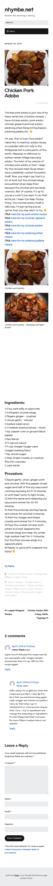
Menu (12, 31)
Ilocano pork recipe (32, 592)
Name (8, 798)
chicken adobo (32, 582)
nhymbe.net (19, 9)
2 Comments (42, 102)
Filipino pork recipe (23, 588)
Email (8, 811)
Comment (10, 762)
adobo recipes (15, 582)
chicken (11, 573)
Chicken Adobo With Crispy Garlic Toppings (37, 614)
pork (24, 577)
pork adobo (11, 595)
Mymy (11, 566)
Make (16, 875)
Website (9, 824)
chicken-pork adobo (15, 585)
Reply (8, 669)
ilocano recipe (25, 573)
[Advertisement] (26, 366)
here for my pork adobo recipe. (29, 214)
